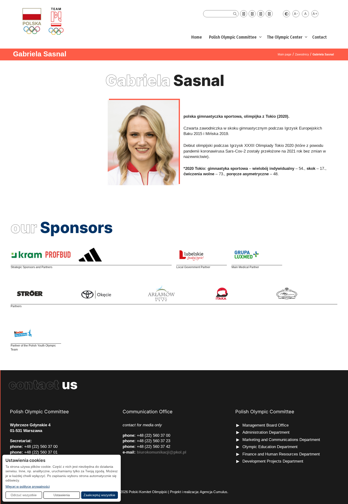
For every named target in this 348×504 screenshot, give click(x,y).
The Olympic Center (284, 37)
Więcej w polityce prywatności (27, 486)
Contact (319, 37)
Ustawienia (62, 495)
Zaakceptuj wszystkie (99, 495)
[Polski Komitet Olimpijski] (42, 21)
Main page (284, 54)
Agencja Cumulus (213, 492)
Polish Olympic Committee (233, 37)
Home (196, 37)
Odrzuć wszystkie (24, 495)
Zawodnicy (302, 54)
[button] (260, 37)
